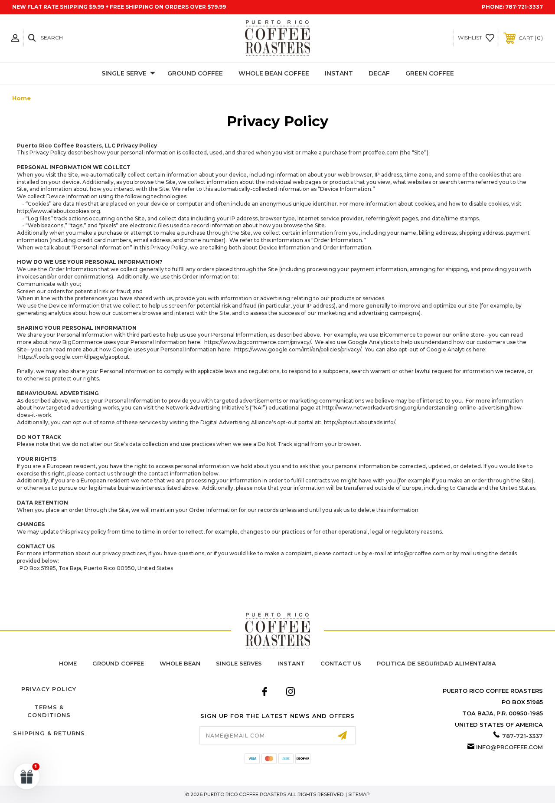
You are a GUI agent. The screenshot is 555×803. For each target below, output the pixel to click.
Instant (339, 73)
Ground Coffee (195, 73)
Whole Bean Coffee (273, 73)
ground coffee (118, 663)
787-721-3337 (524, 6)
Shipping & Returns (49, 733)
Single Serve (124, 73)
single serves (239, 663)
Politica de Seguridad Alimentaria (436, 663)
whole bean (180, 663)
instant (291, 663)
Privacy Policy (48, 688)
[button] (27, 776)
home (68, 663)
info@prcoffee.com (509, 747)
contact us (340, 663)
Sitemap (359, 794)
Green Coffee (429, 73)
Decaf (379, 73)
